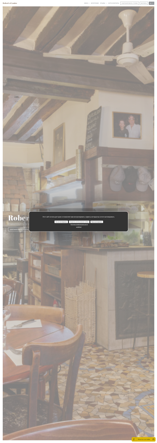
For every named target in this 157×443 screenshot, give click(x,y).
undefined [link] (78, 227)
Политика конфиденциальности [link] (79, 224)
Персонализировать (96, 221)
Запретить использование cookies (79, 221)
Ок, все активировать (61, 221)
